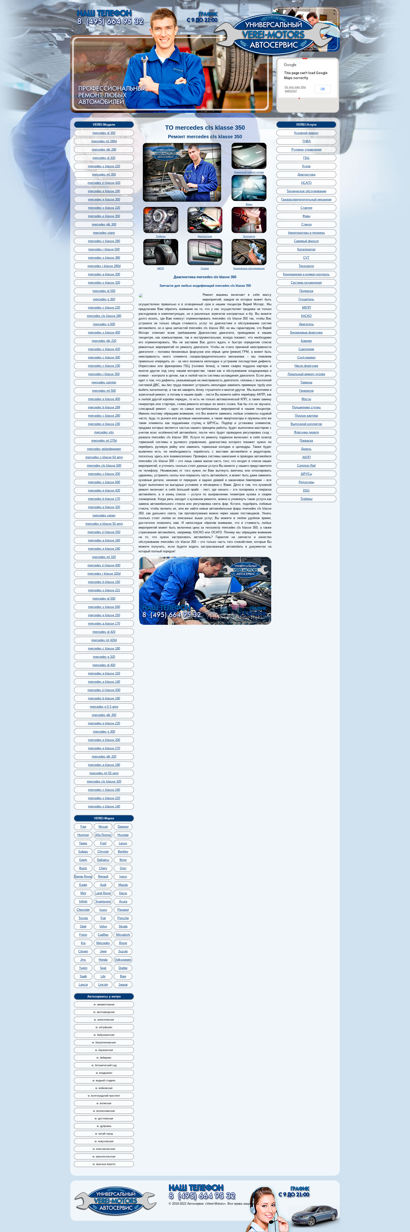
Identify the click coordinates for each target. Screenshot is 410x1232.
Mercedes (103, 943)
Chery (103, 868)
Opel (83, 926)
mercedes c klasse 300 (104, 357)
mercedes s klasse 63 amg (104, 457)
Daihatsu (103, 860)
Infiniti (83, 901)
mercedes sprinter (104, 382)
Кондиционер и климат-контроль (306, 274)
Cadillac (103, 934)
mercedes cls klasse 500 (104, 465)
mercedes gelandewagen (104, 449)
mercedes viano (104, 232)
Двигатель (306, 324)
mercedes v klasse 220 (104, 208)
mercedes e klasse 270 (104, 748)
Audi (103, 885)
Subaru (83, 851)
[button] (305, 58)
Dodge (123, 968)
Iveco (123, 876)
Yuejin (83, 968)
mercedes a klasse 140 (104, 681)
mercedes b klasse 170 (104, 499)
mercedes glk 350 (104, 715)
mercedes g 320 (104, 657)
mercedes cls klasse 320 (104, 781)
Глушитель (306, 299)
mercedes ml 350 (104, 174)
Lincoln (103, 984)
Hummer (83, 835)
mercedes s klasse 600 (104, 482)
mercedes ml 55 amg (103, 773)
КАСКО (306, 316)
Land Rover (103, 893)
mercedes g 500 (104, 324)
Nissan (103, 826)
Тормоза (306, 382)
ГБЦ (306, 158)
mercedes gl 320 (104, 158)
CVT (306, 257)
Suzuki (123, 951)
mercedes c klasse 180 (104, 648)
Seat (103, 968)
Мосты (306, 399)
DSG (306, 490)
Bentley (123, 851)
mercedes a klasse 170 (104, 623)
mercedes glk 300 (104, 224)
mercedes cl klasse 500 (104, 690)
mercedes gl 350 (104, 133)
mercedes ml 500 (104, 390)
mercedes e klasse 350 (104, 216)
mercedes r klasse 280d (104, 266)
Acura (123, 901)
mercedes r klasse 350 (104, 374)
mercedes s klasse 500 (104, 607)
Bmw (123, 860)
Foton (83, 934)
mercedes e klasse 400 (104, 399)
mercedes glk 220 (104, 341)
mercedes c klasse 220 (104, 307)
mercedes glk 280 (104, 149)
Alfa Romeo (103, 835)
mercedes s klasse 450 (104, 332)
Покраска (306, 440)
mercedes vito (104, 432)
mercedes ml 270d (104, 440)
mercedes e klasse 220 (104, 723)
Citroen (83, 951)
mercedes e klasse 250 (104, 615)
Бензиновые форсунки (306, 332)
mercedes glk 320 (104, 756)
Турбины (161, 236)
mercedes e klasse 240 (104, 548)
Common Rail (306, 465)
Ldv (103, 976)
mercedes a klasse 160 (104, 540)
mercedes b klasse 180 (104, 698)
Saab (83, 976)
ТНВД (306, 141)
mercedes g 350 (104, 299)
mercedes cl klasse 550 (104, 532)
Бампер (306, 341)
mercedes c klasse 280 (104, 415)
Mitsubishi (123, 934)
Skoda (123, 926)
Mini (83, 893)
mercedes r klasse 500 (104, 249)
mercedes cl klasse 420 (104, 183)
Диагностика (205, 236)
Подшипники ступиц (306, 407)
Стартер (306, 208)
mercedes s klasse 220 (104, 166)
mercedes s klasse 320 (104, 282)
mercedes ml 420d (104, 640)
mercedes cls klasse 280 (104, 316)
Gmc (123, 868)
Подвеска (306, 291)
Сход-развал (306, 357)
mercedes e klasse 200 (104, 740)
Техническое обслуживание (249, 268)
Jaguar (123, 984)
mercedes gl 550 (104, 291)
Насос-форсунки (306, 366)
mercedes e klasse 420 (104, 490)
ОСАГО (306, 183)
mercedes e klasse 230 (104, 424)
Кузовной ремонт (306, 133)
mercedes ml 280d (104, 141)
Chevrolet (83, 910)
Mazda (123, 885)
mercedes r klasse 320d (104, 573)
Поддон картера (306, 415)
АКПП (306, 457)
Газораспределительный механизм (306, 199)
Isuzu (103, 910)
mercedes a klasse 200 (104, 274)
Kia (83, 943)
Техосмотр (249, 236)
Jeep (103, 951)
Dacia (123, 893)
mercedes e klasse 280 (104, 191)
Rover (123, 943)
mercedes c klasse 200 (104, 474)
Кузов (306, 166)
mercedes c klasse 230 (104, 366)
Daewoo (123, 826)
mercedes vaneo (104, 515)
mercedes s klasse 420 (104, 349)
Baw (123, 976)
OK (323, 89)
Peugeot (123, 910)
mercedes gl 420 (104, 632)
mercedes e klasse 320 (104, 507)
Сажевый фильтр (306, 241)
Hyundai (123, 835)
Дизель (306, 449)
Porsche (123, 918)
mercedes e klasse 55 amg (104, 523)
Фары (249, 204)
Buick (83, 868)
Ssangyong (103, 901)
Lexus (123, 843)
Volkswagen (123, 959)
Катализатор (306, 249)
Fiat (103, 918)
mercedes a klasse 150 (104, 673)
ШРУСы (306, 474)
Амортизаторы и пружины (306, 232)
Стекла (205, 268)
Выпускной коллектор (306, 424)
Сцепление (306, 349)
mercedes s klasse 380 (104, 257)
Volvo (103, 926)
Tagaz (83, 843)
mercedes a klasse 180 (104, 765)
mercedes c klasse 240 (104, 790)
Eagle (83, 885)
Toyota (83, 918)
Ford (103, 843)
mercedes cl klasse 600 (104, 565)
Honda (103, 959)
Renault (103, 876)
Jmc (83, 959)
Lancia (83, 984)
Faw (83, 826)
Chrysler (103, 851)
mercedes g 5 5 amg (104, 706)
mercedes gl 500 (104, 598)
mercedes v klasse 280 (104, 241)
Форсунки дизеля (306, 432)
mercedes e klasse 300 (104, 199)
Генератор (306, 390)
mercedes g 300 (104, 731)
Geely (83, 860)
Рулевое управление (306, 149)
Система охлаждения (306, 282)
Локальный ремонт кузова (249, 172)
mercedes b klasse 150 (104, 582)
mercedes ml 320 (104, 557)
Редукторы (306, 482)
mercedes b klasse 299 (104, 407)
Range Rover (83, 876)
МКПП (160, 268)
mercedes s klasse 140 (104, 806)
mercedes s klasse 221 (104, 590)
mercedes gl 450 (104, 665)
